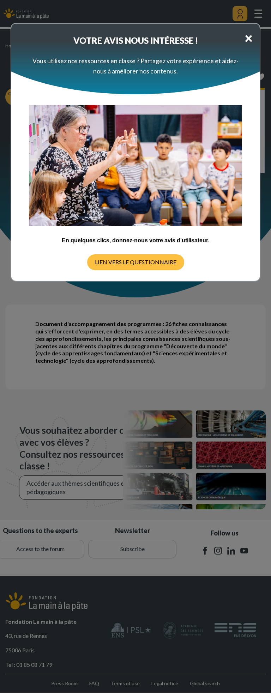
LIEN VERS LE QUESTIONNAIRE (135, 262)
